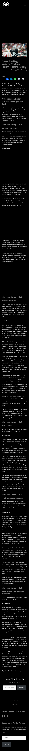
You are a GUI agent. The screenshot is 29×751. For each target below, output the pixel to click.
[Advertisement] (14, 25)
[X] (7, 716)
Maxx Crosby (17, 88)
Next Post (14, 704)
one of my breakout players (18, 458)
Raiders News (20, 70)
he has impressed (20, 660)
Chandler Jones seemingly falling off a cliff (13, 136)
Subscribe (21, 687)
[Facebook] (3, 716)
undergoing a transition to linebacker (11, 550)
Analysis (4, 70)
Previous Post (14, 700)
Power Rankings (12, 70)
